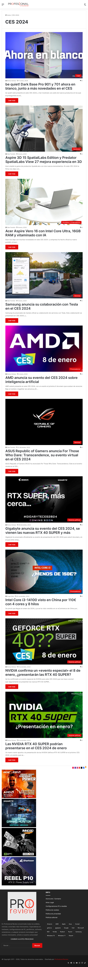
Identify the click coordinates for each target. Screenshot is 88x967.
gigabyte (58, 928)
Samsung (78, 932)
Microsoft (81, 928)
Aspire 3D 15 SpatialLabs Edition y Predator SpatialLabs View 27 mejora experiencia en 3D (43, 160)
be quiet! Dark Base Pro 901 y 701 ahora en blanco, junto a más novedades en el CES (40, 86)
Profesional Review (61, 959)
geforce (49, 928)
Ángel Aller (10, 596)
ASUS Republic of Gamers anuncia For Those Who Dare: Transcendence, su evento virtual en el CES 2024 (42, 455)
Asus (70, 924)
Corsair (77, 924)
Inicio (9, 15)
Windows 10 (51, 935)
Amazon (49, 924)
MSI (48, 932)
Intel (73, 928)
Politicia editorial (51, 917)
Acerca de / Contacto (53, 899)
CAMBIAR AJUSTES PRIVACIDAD (22, 939)
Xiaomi (71, 935)
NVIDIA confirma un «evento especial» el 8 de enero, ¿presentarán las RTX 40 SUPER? (42, 672)
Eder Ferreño (11, 154)
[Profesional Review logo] (18, 4)
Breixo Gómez (11, 81)
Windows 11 (62, 935)
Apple (64, 924)
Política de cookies (52, 910)
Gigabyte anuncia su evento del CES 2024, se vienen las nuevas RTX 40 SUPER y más (42, 530)
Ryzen (70, 932)
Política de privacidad (53, 914)
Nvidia (55, 932)
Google (66, 928)
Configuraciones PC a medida (56, 906)
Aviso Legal (50, 902)
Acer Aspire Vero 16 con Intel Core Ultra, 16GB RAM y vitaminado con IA (43, 233)
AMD (57, 924)
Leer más (11, 100)
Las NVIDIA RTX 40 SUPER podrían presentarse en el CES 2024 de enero (36, 746)
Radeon (62, 932)
